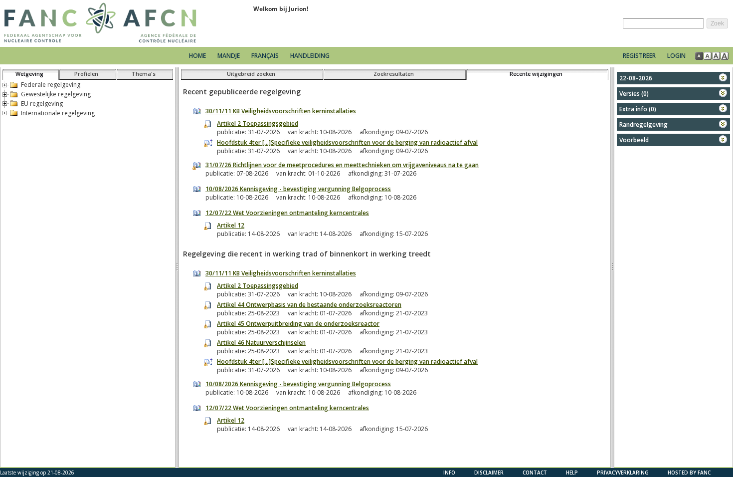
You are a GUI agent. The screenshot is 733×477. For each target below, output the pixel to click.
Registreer (639, 55)
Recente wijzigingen (536, 73)
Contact (535, 472)
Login (676, 55)
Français (265, 55)
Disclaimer (489, 472)
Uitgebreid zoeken (251, 73)
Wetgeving (29, 73)
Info (449, 472)
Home (197, 55)
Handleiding (310, 55)
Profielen (86, 73)
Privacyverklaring (623, 472)
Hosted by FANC (689, 472)
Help (572, 472)
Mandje (229, 55)
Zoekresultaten (393, 73)
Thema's (144, 73)
